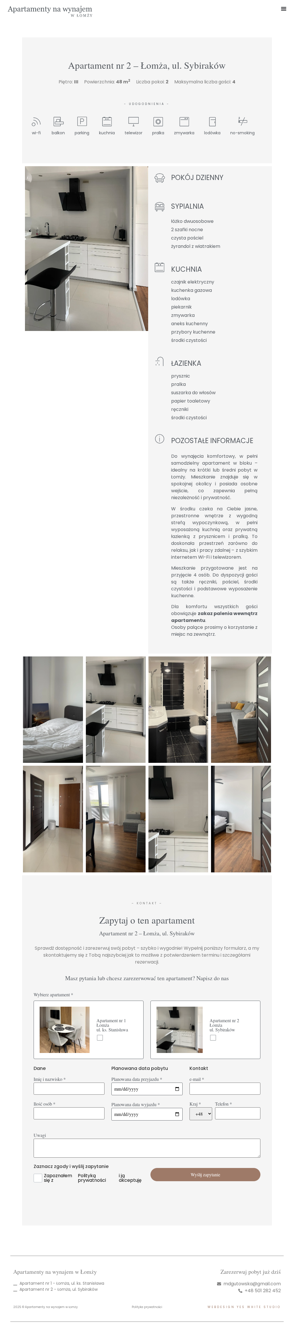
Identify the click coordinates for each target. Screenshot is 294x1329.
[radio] (89, 1030)
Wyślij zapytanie (205, 1174)
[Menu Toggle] (284, 9)
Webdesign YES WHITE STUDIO (244, 1307)
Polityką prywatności (92, 1178)
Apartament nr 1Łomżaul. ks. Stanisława (112, 1025)
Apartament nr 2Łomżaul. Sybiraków (224, 1025)
